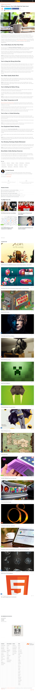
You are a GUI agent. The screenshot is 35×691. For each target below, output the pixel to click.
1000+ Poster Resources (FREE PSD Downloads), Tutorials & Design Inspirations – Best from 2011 (16, 264)
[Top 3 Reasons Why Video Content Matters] (9, 206)
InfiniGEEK (2, 619)
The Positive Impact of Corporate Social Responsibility (25, 214)
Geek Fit (19, 663)
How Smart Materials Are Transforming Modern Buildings (10, 190)
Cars (19, 648)
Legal (2, 657)
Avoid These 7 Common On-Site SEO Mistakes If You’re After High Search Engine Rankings (15, 549)
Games (19, 660)
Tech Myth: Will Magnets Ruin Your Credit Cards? (8, 478)
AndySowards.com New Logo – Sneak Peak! (8, 525)
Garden (19, 662)
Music (19, 675)
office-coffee (16, 166)
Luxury (19, 671)
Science (19, 678)
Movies (19, 674)
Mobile (8, 658)
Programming (9, 660)
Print (13, 654)
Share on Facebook (16, 8)
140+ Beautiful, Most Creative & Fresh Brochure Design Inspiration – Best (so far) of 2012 (15, 288)
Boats (19, 645)
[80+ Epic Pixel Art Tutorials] (17, 300)
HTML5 (8, 654)
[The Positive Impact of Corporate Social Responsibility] (26, 206)
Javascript (8, 655)
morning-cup (10, 166)
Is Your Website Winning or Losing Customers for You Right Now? (7, 228)
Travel (19, 684)
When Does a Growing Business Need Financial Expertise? (10, 196)
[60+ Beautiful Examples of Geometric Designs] (17, 395)
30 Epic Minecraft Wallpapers (5, 383)
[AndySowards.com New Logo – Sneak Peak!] (17, 514)
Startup (2, 664)
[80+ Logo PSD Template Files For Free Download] (17, 585)
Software (20, 680)
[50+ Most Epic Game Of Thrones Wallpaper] (17, 324)
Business (2, 4)
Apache (8, 645)
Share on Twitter (8, 8)
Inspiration (14, 648)
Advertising (3, 645)
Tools (19, 683)
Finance (2, 654)
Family (19, 654)
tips (25, 166)
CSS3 (7, 652)
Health (19, 666)
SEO (1, 660)
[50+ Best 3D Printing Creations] (17, 348)
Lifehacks (9, 4)
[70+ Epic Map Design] (17, 443)
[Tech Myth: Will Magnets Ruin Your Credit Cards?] (17, 466)
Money (19, 672)
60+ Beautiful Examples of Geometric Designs (8, 407)
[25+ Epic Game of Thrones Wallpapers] (17, 561)
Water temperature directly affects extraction (7, 102)
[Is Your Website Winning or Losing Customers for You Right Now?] (9, 221)
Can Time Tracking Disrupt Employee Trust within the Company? (25, 228)
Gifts (19, 665)
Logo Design (14, 651)
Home (19, 669)
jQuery (8, 657)
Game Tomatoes (3, 618)
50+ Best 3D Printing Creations (6, 359)
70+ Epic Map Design (4, 454)
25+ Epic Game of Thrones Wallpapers (7, 573)
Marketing (3, 659)
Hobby (19, 668)
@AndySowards (9, 174)
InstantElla (2, 620)
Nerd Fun (19, 677)
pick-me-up (21, 166)
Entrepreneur (3, 651)
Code (7, 648)
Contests (14, 645)
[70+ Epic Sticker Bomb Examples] (17, 490)
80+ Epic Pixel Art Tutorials (5, 312)
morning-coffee (4, 166)
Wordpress (9, 661)
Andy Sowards (7, 10)
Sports (19, 681)
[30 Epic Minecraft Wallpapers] (17, 371)
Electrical (20, 651)
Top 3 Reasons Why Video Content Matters (8, 213)
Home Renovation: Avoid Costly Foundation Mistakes (9, 193)
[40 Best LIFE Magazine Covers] (17, 419)
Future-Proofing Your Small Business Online (8, 191)
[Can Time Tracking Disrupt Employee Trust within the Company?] (26, 221)
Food (6, 4)
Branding (2, 648)
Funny (19, 659)
